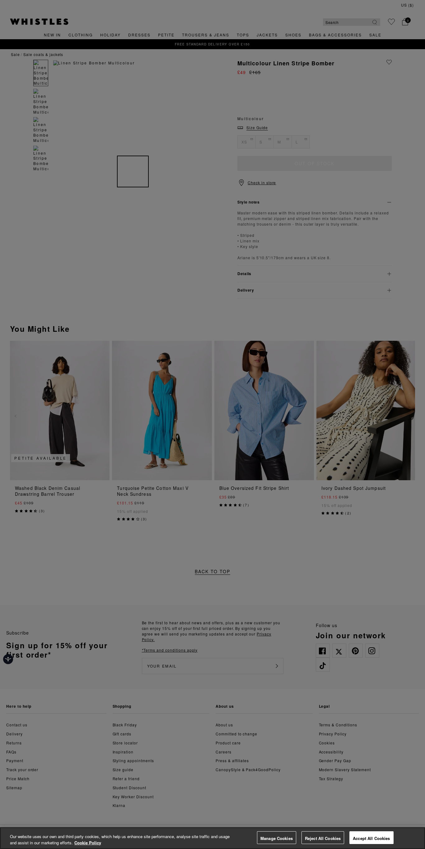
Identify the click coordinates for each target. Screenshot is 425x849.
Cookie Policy (87, 843)
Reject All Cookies (323, 838)
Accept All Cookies (371, 838)
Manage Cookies (276, 838)
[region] (212, 838)
